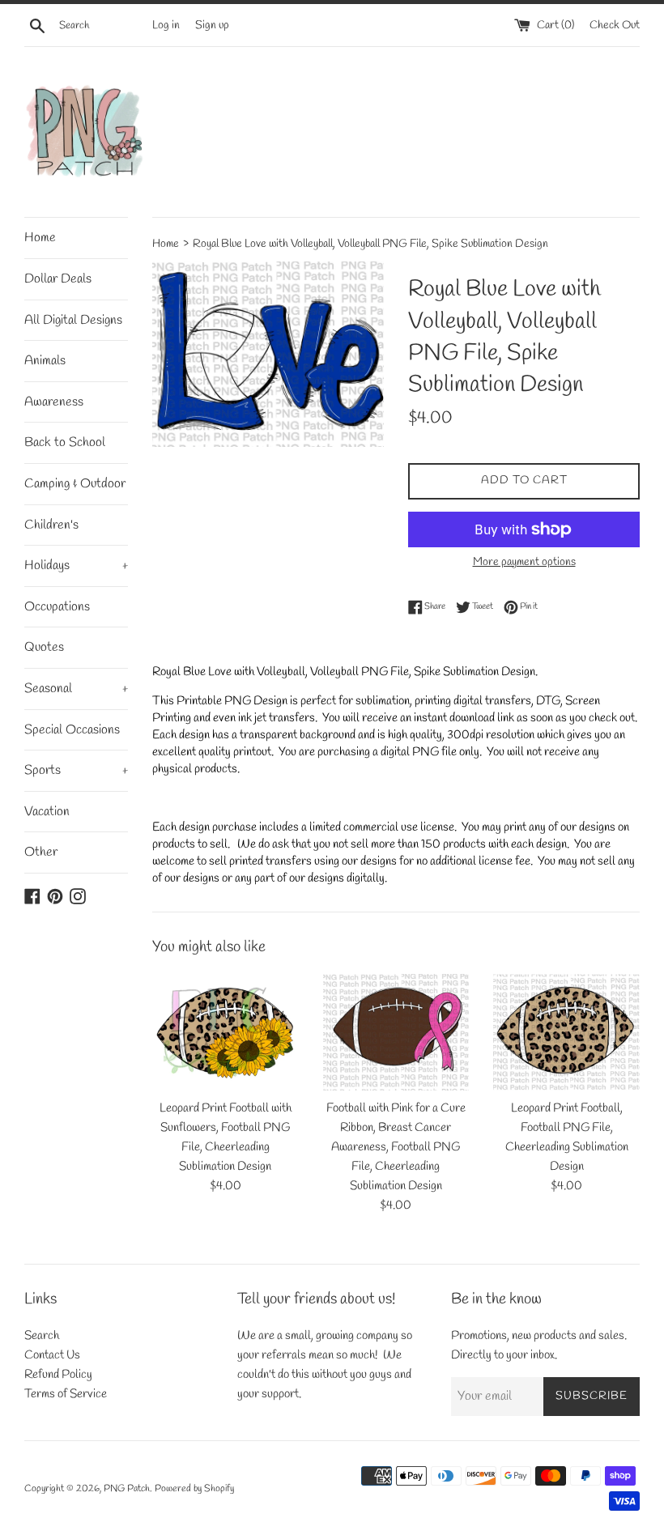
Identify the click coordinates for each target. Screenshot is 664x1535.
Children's (51, 525)
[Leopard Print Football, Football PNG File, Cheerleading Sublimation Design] (566, 1032)
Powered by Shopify (194, 1488)
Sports (76, 770)
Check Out (615, 25)
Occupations (57, 606)
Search (41, 1336)
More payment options (524, 562)
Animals (45, 360)
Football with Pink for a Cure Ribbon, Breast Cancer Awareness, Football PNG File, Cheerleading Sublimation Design (396, 1147)
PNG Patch (127, 1488)
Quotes (44, 647)
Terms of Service (65, 1394)
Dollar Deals (58, 278)
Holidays (76, 565)
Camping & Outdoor (75, 483)
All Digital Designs (73, 320)
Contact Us (52, 1355)
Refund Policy (58, 1375)
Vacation (47, 811)
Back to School (64, 442)
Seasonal (76, 688)
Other (40, 852)
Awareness (53, 401)
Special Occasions (72, 729)
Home (40, 237)
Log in (166, 25)
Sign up (212, 25)
